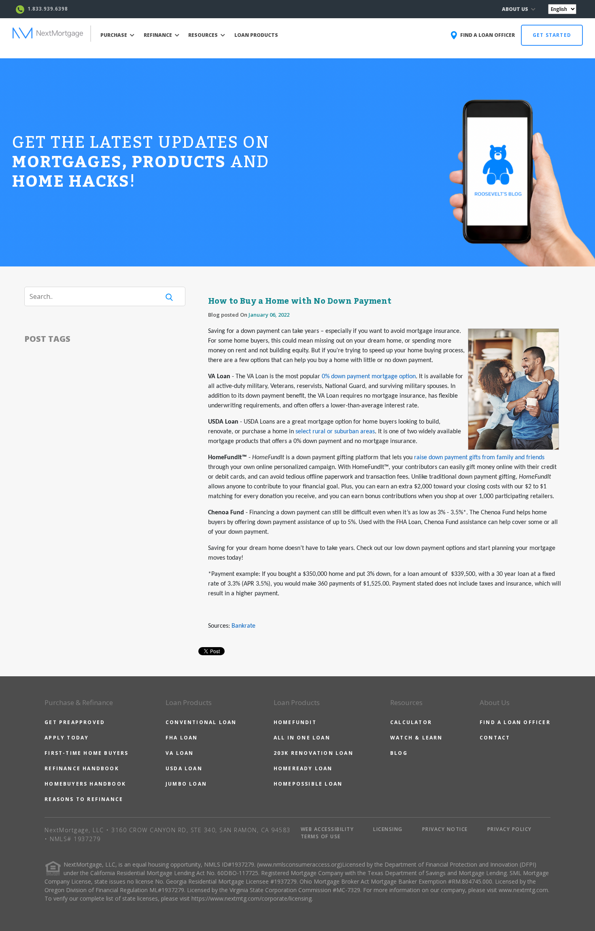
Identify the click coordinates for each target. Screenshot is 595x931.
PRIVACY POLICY (509, 829)
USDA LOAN (184, 768)
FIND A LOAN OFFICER (515, 722)
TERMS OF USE (321, 836)
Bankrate (243, 626)
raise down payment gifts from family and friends (479, 457)
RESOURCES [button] (203, 35)
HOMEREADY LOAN (303, 768)
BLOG (399, 753)
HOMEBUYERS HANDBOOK (85, 783)
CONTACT (495, 737)
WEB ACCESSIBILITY (327, 829)
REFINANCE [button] (158, 35)
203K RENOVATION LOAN (313, 753)
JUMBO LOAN (186, 783)
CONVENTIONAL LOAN (201, 722)
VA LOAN (179, 753)
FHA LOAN (182, 737)
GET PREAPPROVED (75, 722)
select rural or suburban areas (335, 431)
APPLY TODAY (67, 737)
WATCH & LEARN (416, 737)
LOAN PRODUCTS (256, 35)
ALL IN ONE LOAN (302, 737)
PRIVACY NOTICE (445, 829)
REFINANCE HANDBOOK (82, 768)
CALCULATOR (411, 722)
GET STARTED (552, 35)
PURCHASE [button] (114, 35)
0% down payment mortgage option (369, 376)
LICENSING (388, 829)
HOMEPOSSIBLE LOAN (308, 783)
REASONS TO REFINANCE (84, 799)
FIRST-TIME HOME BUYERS (86, 753)
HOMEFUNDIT (295, 722)
